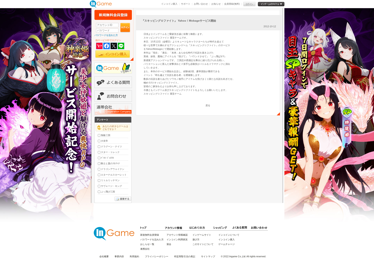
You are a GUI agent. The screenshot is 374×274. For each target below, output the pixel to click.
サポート (185, 4)
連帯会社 (113, 109)
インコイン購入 (169, 4)
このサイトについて (202, 244)
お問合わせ (113, 96)
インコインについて (228, 235)
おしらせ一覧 (147, 244)
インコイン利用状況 (177, 239)
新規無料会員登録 (113, 15)
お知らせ (216, 4)
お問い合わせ (201, 4)
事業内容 (119, 256)
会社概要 (104, 256)
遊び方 (195, 239)
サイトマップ (208, 256)
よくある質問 (113, 82)
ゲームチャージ (226, 244)
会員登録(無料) (232, 4)
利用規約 (134, 256)
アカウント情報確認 (177, 235)
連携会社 (145, 249)
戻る (208, 105)
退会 (169, 244)
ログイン (125, 28)
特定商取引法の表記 (184, 256)
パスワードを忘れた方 (106, 35)
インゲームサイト (201, 235)
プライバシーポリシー (156, 256)
